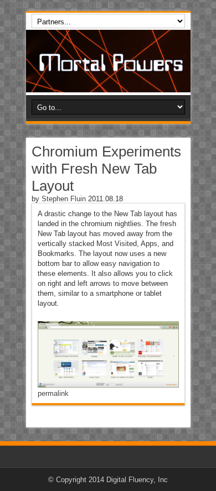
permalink (53, 393)
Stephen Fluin (64, 199)
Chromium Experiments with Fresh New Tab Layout (106, 168)
